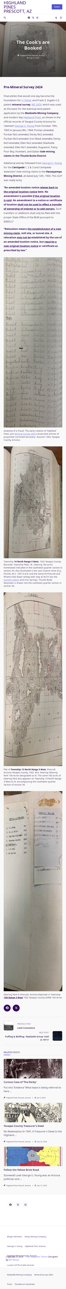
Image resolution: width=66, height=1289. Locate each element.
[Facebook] (29, 17)
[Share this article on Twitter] (16, 1008)
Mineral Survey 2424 (25, 433)
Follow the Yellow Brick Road (21, 1169)
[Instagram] (37, 17)
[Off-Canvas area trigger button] (61, 17)
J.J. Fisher (26, 100)
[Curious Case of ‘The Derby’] (33, 1068)
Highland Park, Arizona (35, 1246)
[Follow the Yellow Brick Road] (33, 1156)
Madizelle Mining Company (19, 1274)
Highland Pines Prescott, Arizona (32, 55)
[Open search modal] (5, 17)
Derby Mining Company (35, 1236)
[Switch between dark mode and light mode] (56, 17)
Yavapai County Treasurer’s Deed (24, 1126)
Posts (9, 1284)
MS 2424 (36, 104)
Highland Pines (32, 117)
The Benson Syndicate (25, 1284)
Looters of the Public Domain (20, 1265)
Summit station (11, 579)
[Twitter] (33, 17)
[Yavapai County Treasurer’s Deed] (33, 1112)
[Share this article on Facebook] (7, 1008)
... (11, 1091)
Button (57, 6)
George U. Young (24, 126)
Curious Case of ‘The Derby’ (20, 1082)
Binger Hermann (14, 1236)
